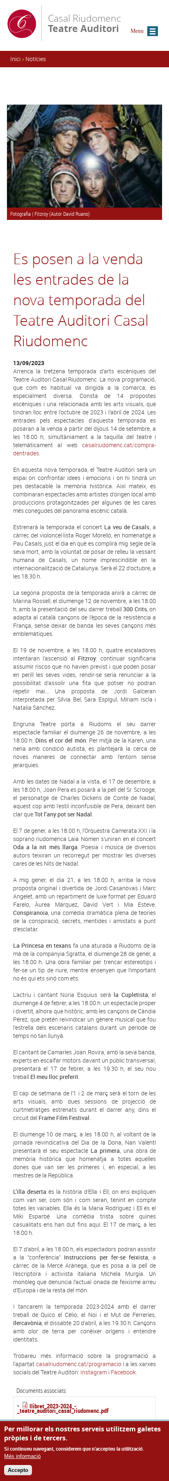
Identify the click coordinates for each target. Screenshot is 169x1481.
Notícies (35, 59)
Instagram (93, 1372)
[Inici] (21, 37)
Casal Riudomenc (84, 23)
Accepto (18, 1470)
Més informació (22, 1456)
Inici (15, 59)
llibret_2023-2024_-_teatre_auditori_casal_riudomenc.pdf (63, 1408)
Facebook (123, 1372)
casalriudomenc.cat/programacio (78, 1364)
